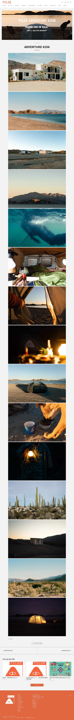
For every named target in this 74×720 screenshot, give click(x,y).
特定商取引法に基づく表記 (38, 696)
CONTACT (35, 705)
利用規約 (34, 703)
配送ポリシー (35, 702)
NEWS (19, 709)
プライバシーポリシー (37, 698)
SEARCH (34, 707)
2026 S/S (19, 696)
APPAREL (20, 698)
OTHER (19, 705)
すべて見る (37, 684)
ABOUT (19, 710)
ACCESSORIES (21, 702)
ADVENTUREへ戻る (38, 643)
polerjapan (7, 716)
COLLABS (20, 703)
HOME (19, 695)
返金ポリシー (35, 700)
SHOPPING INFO (36, 695)
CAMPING (20, 700)
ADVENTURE (20, 707)
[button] (62, 2)
